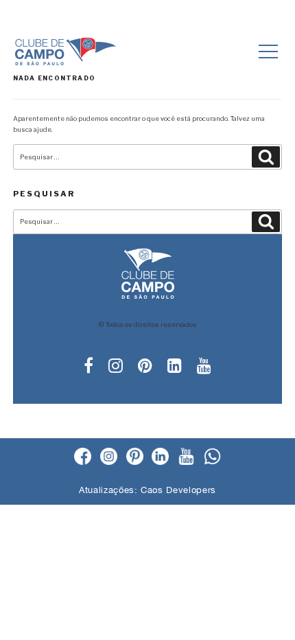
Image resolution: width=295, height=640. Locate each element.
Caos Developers (178, 490)
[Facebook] (82, 457)
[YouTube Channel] (186, 457)
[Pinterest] (134, 457)
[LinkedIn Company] (160, 457)
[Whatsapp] (212, 457)
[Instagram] (108, 457)
